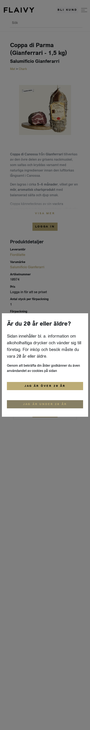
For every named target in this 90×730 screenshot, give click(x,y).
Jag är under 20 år (45, 404)
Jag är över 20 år (45, 386)
